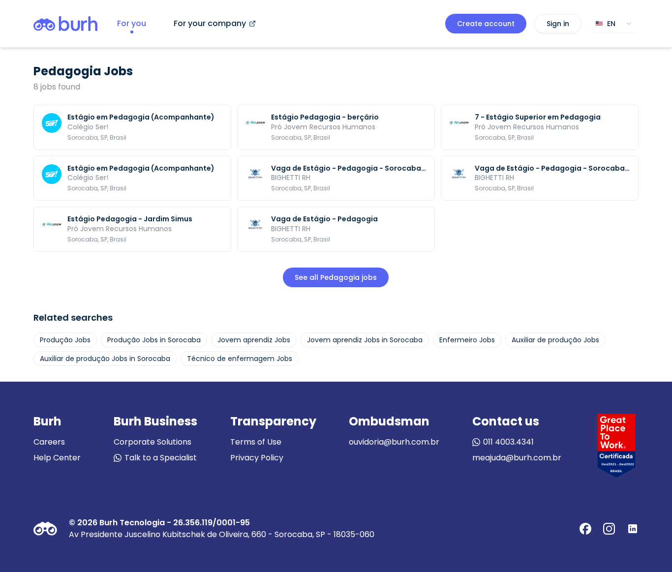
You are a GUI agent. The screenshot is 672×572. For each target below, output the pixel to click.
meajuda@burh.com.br (516, 457)
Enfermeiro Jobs (467, 340)
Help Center (57, 457)
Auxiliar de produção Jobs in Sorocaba (105, 358)
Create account (486, 24)
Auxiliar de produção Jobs (555, 340)
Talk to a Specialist (160, 457)
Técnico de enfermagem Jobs (239, 358)
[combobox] (614, 23)
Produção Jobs (65, 340)
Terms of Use (255, 442)
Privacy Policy (256, 457)
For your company (210, 23)
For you (131, 23)
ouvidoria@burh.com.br (394, 442)
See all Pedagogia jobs (336, 277)
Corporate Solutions (152, 442)
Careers (49, 442)
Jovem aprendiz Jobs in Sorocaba (365, 340)
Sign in (558, 24)
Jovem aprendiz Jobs (253, 340)
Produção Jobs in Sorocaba (154, 340)
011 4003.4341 (508, 442)
